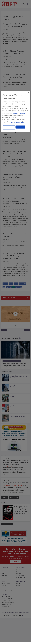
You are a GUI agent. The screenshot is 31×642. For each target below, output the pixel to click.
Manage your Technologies (9, 127)
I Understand (20, 127)
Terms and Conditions (18, 114)
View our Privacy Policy (17, 123)
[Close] (28, 92)
